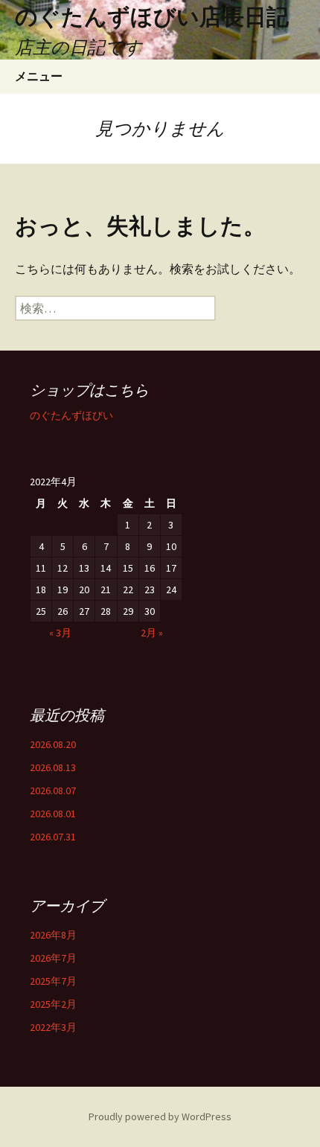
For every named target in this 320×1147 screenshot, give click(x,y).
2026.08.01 (53, 813)
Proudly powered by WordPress (160, 1116)
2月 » (152, 632)
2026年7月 (53, 958)
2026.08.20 (53, 744)
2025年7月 (53, 981)
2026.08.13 (53, 767)
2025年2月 (53, 1004)
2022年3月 (53, 1027)
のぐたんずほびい (71, 415)
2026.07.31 (53, 836)
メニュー (39, 75)
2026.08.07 (53, 790)
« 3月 (60, 632)
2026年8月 (53, 935)
